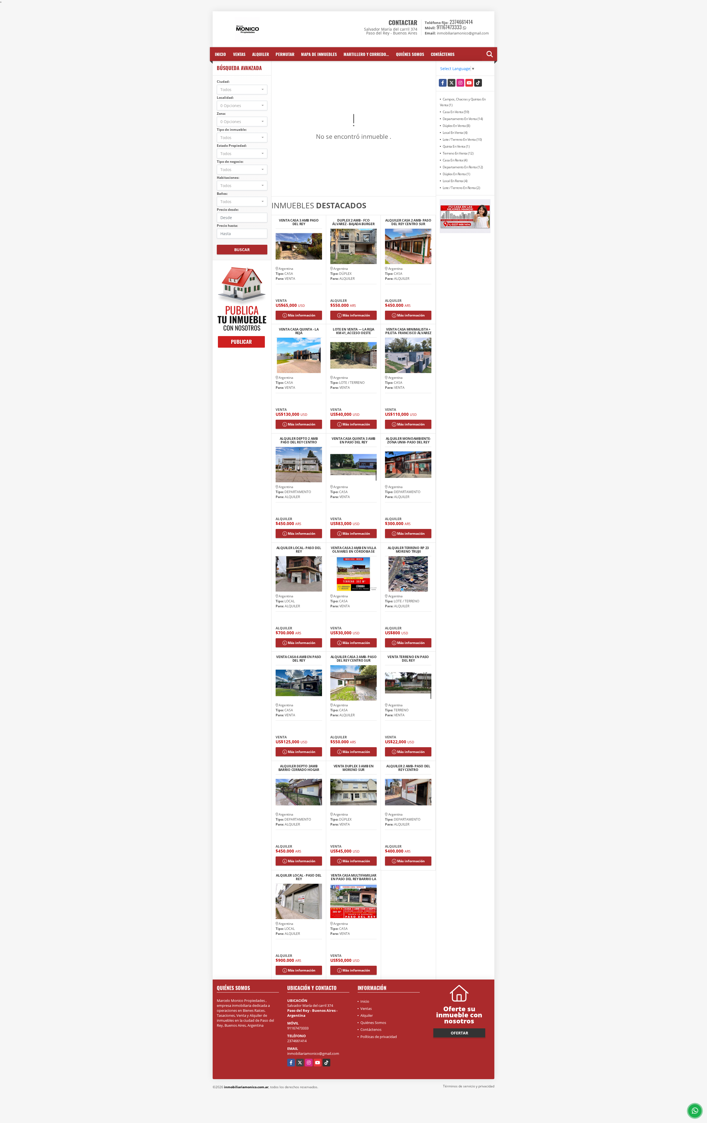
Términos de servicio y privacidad (468, 1086)
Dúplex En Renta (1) (456, 174)
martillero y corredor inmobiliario (368, 54)
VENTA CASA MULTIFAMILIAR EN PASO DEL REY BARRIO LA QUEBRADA (353, 877)
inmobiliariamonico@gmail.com (313, 1053)
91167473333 (449, 27)
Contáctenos (443, 54)
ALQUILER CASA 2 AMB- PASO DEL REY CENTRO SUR (408, 222)
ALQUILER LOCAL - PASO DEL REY (298, 877)
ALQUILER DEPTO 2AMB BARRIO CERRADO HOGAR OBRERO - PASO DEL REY (298, 767)
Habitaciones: (228, 177)
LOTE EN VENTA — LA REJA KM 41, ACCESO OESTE (353, 331)
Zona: (221, 113)
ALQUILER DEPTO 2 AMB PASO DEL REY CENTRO (299, 440)
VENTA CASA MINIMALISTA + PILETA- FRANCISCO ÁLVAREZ (408, 331)
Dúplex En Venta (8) (456, 125)
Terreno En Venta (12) (458, 153)
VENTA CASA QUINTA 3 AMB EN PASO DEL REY (353, 440)
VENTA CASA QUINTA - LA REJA (298, 331)
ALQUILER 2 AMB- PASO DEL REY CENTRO (408, 767)
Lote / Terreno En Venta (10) (462, 139)
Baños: (222, 193)
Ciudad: (223, 81)
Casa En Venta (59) (456, 112)
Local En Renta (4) (455, 181)
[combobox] (242, 89)
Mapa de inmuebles (319, 54)
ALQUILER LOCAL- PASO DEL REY (298, 549)
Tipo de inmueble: (232, 129)
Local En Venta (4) (455, 132)
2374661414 (461, 21)
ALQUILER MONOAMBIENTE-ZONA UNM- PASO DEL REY (408, 440)
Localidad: (225, 97)
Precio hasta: (227, 225)
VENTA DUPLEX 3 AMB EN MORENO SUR (354, 767)
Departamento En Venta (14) (463, 118)
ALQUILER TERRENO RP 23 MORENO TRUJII (408, 549)
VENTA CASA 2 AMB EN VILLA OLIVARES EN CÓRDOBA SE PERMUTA (353, 549)
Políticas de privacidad (378, 1036)
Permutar (285, 54)
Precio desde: (228, 209)
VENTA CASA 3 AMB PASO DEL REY (299, 222)
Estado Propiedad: (232, 145)
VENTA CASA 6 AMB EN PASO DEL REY (298, 658)
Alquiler (260, 54)
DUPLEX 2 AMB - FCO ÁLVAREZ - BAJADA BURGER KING (353, 222)
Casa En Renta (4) (455, 160)
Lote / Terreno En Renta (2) (461, 187)
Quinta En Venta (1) (456, 146)
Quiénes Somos (410, 54)
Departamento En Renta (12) (463, 167)
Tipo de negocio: (230, 161)
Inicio (220, 54)
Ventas (239, 54)
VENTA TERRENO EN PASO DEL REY (408, 658)
